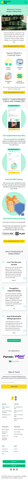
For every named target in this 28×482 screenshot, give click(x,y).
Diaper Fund (5, 435)
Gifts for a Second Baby (18, 415)
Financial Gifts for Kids (18, 407)
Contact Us (4, 449)
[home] (5, 2)
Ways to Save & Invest (6, 407)
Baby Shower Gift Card (18, 411)
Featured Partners (18, 434)
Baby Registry (5, 429)
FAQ (3, 453)
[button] (25, 2)
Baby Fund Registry (4, 432)
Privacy (16, 451)
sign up (14, 461)
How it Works (17, 431)
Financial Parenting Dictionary (7, 411)
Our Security (5, 451)
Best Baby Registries (4, 438)
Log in (14, 465)
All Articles (4, 417)
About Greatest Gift (18, 429)
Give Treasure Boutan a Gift (14, 46)
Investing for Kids (6, 414)
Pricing (15, 436)
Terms (15, 449)
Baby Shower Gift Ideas (18, 419)
